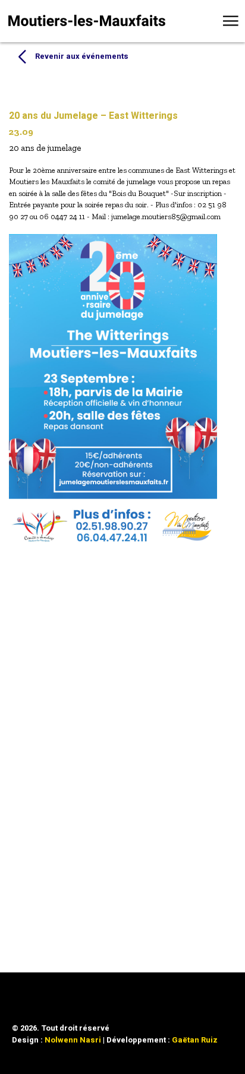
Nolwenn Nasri (73, 1039)
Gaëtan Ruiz (195, 1039)
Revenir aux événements (81, 56)
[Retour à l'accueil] (87, 20)
